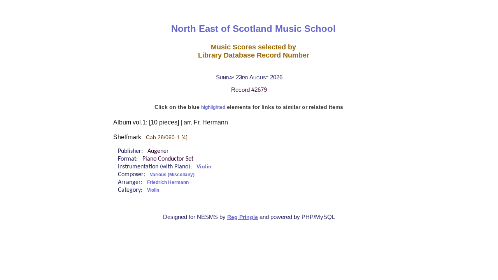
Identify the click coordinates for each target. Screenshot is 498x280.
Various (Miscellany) (172, 174)
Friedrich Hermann (168, 182)
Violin (204, 167)
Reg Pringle (242, 217)
